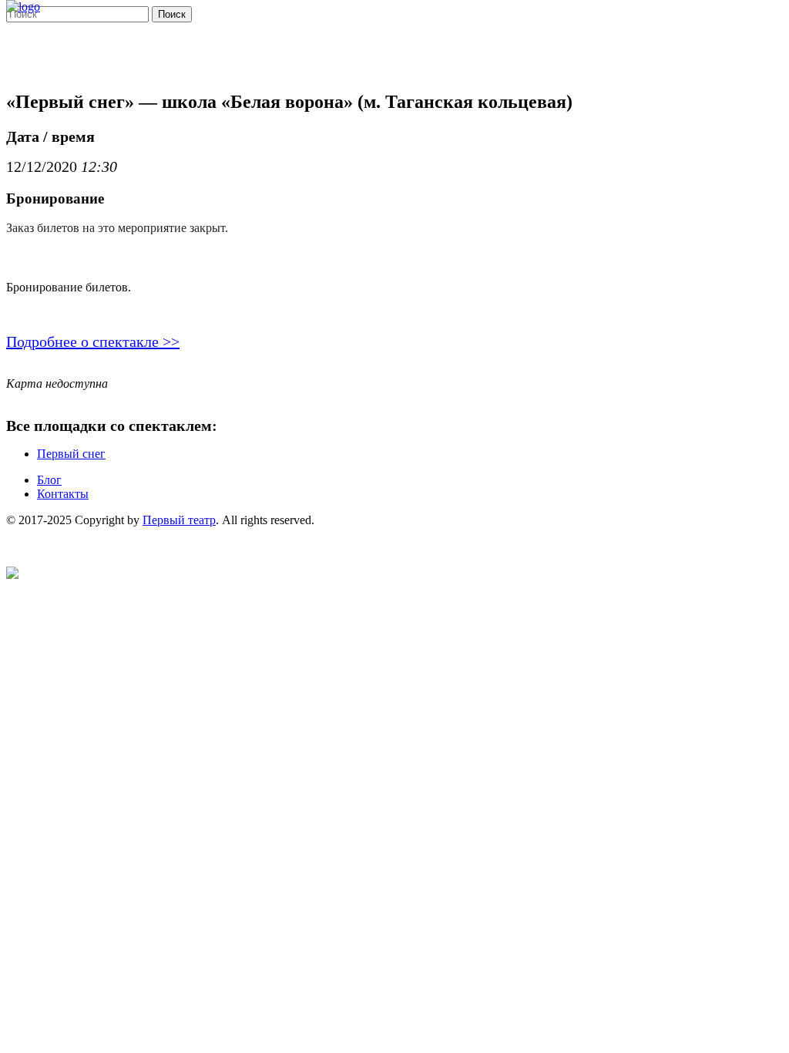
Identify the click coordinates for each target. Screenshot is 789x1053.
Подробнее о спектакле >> (93, 341)
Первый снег (71, 453)
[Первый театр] (23, 6)
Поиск (172, 14)
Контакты (63, 493)
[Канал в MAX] (12, 574)
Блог (49, 479)
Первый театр (179, 519)
